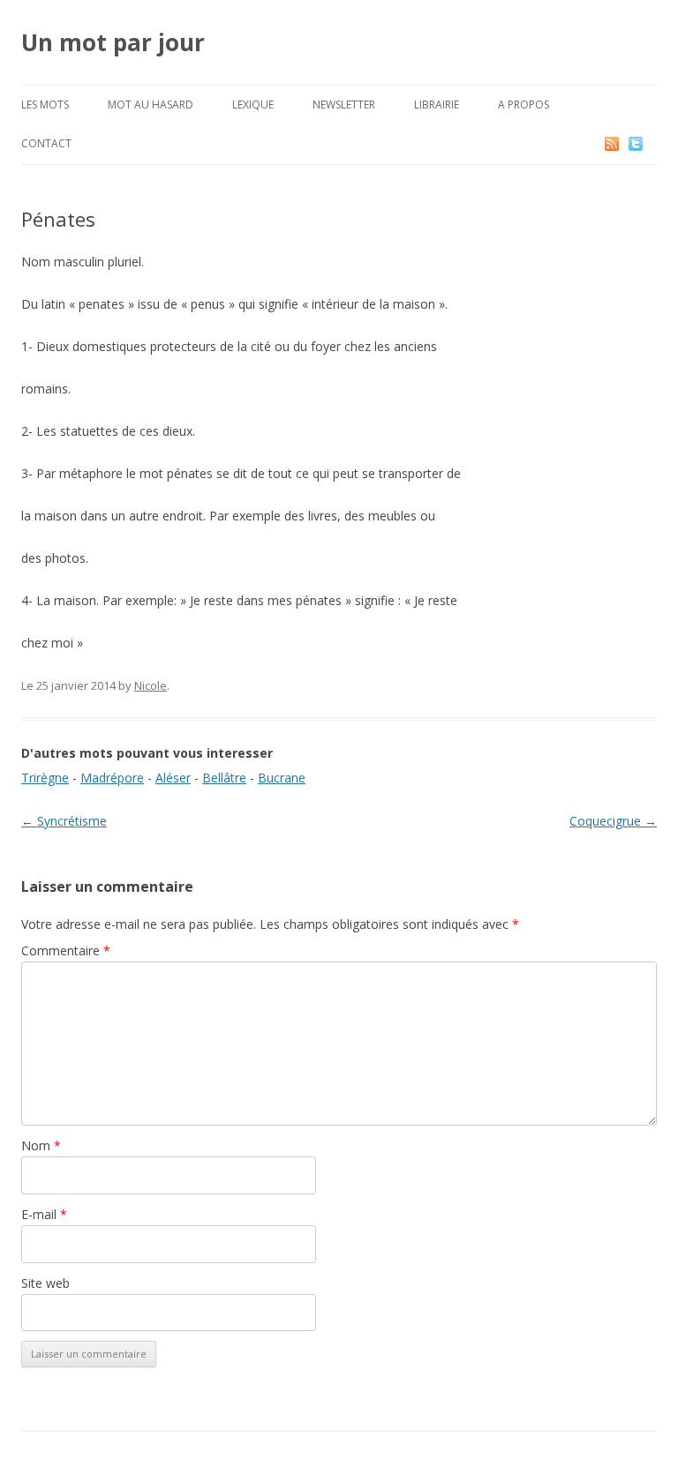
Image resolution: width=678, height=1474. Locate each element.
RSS (613, 143)
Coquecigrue (613, 820)
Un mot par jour (113, 42)
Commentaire (65, 950)
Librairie (436, 104)
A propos (523, 104)
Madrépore (112, 777)
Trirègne (45, 777)
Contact (46, 143)
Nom (41, 1145)
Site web (45, 1283)
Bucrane (281, 777)
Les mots (45, 104)
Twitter (650, 143)
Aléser (173, 777)
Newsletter (344, 104)
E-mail (44, 1214)
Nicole (150, 685)
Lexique (253, 104)
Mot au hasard (150, 104)
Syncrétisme (64, 820)
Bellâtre (224, 777)
